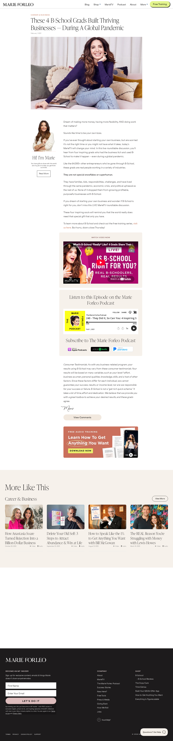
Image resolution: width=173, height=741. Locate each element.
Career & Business (40, 15)
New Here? (102, 691)
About (99, 675)
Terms (8, 734)
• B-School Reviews (145, 678)
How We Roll (102, 707)
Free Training (160, 4)
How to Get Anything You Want (149, 694)
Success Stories (104, 687)
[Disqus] (86, 607)
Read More (44, 173)
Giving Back (102, 703)
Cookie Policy (26, 734)
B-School (139, 675)
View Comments (82, 417)
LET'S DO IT (31, 700)
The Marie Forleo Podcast (108, 683)
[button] (97, 4)
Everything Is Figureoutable (147, 699)
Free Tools (101, 695)
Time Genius (140, 686)
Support (37, 734)
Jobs (99, 711)
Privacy (16, 734)
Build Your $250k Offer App (147, 690)
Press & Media (103, 699)
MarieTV (100, 679)
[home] (18, 4)
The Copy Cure (142, 682)
